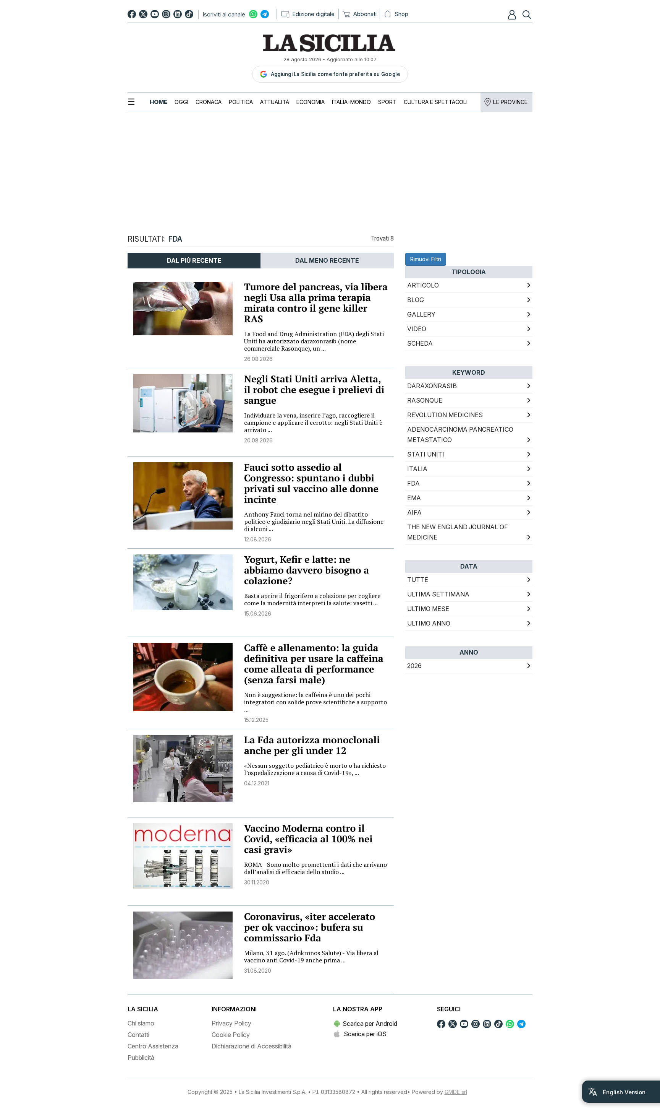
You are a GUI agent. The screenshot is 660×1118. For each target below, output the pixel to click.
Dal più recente (194, 260)
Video (416, 329)
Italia (417, 469)
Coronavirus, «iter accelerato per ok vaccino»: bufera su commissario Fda (309, 927)
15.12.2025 (256, 720)
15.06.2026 (257, 613)
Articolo (423, 285)
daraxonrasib (432, 386)
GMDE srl (456, 1092)
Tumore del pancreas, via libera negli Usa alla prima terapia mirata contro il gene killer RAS (316, 303)
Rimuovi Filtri (425, 259)
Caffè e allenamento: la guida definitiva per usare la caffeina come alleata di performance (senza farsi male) (313, 664)
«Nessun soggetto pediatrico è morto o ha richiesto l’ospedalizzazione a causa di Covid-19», (315, 769)
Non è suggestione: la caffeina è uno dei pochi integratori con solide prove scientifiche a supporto (315, 702)
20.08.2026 (258, 440)
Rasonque (424, 400)
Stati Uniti (425, 454)
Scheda (420, 343)
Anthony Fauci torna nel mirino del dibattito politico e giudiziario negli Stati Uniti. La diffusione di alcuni (313, 521)
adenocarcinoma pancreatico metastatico (460, 435)
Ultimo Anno (428, 623)
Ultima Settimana (438, 594)
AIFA (414, 512)
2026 (414, 666)
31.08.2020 (257, 970)
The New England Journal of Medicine (457, 532)
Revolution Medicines (445, 415)
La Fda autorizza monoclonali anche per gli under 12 (312, 745)
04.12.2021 (256, 783)
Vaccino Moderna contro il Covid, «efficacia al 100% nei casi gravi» (308, 839)
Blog (415, 300)
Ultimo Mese (428, 609)
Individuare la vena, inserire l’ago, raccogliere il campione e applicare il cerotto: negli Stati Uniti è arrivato (313, 422)
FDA (413, 483)
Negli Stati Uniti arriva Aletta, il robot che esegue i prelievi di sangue (314, 390)
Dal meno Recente (327, 260)
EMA (414, 498)
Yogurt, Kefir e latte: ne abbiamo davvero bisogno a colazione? (306, 570)
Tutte (417, 579)
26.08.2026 (258, 359)
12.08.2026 (257, 539)
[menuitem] (158, 102)
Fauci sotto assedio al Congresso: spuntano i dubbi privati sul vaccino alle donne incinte (311, 483)
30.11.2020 (256, 882)
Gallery (421, 314)
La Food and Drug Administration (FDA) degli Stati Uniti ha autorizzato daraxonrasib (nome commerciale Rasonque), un (314, 341)
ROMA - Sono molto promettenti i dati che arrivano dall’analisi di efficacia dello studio (315, 868)
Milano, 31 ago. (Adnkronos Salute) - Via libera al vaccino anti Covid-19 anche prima (311, 956)
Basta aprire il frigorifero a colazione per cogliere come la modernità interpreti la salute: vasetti (312, 599)
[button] (513, 14)
